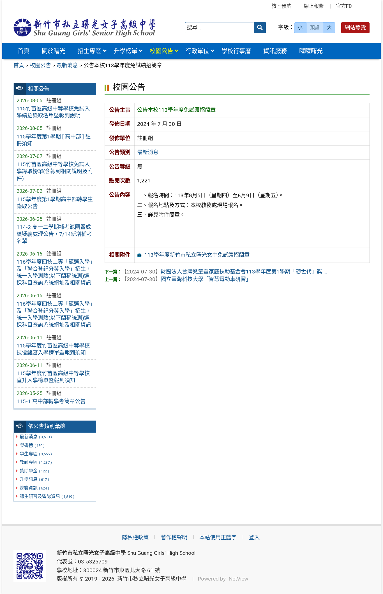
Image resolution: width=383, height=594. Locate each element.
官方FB (344, 6)
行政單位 (197, 50)
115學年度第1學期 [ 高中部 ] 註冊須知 (54, 140)
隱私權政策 (135, 537)
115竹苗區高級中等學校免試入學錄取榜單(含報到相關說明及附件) (55, 171)
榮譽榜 (32, 445)
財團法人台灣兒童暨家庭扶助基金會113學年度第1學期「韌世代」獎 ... (224, 271)
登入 (254, 537)
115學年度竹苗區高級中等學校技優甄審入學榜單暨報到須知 (53, 349)
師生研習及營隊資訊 (47, 496)
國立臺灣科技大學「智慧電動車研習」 (186, 279)
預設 (315, 27)
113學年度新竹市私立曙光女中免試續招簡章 (197, 255)
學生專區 (36, 453)
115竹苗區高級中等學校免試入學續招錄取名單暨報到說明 (53, 112)
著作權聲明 (174, 537)
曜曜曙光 (311, 50)
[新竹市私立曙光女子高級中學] (84, 28)
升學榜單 (125, 50)
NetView (238, 579)
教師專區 (36, 462)
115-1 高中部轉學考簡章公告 (51, 401)
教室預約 (281, 6)
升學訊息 (34, 479)
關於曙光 (53, 50)
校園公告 (161, 50)
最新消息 (36, 436)
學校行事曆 (236, 50)
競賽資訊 (34, 488)
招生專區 (89, 50)
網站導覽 (355, 27)
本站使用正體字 (218, 537)
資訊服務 (275, 50)
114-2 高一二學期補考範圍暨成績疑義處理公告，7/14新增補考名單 (54, 234)
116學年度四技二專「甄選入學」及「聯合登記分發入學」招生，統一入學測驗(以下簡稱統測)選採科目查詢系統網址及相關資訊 (54, 272)
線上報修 (314, 6)
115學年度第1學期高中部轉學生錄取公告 (55, 203)
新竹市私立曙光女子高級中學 (150, 579)
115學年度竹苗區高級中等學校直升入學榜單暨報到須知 (53, 377)
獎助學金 (34, 471)
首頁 (23, 50)
